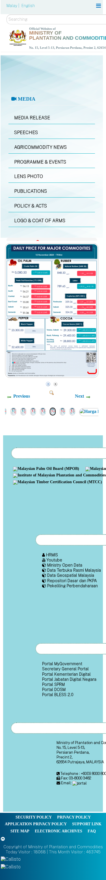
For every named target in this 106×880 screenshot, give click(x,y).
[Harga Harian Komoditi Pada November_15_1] (63, 411)
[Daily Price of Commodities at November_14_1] (72, 411)
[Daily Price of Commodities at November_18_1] (33, 411)
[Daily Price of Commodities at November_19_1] (13, 411)
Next (79, 396)
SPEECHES (26, 132)
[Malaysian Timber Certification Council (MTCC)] (58, 482)
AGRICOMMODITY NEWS (40, 147)
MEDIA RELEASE (32, 117)
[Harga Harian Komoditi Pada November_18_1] (43, 411)
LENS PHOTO (28, 176)
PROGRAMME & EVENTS (40, 162)
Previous (21, 396)
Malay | (13, 5)
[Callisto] (11, 859)
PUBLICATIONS (30, 191)
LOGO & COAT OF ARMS (39, 220)
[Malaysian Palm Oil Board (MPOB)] (47, 469)
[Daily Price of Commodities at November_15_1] (52, 376)
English (28, 5)
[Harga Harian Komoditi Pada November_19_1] (23, 411)
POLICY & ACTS (30, 206)
